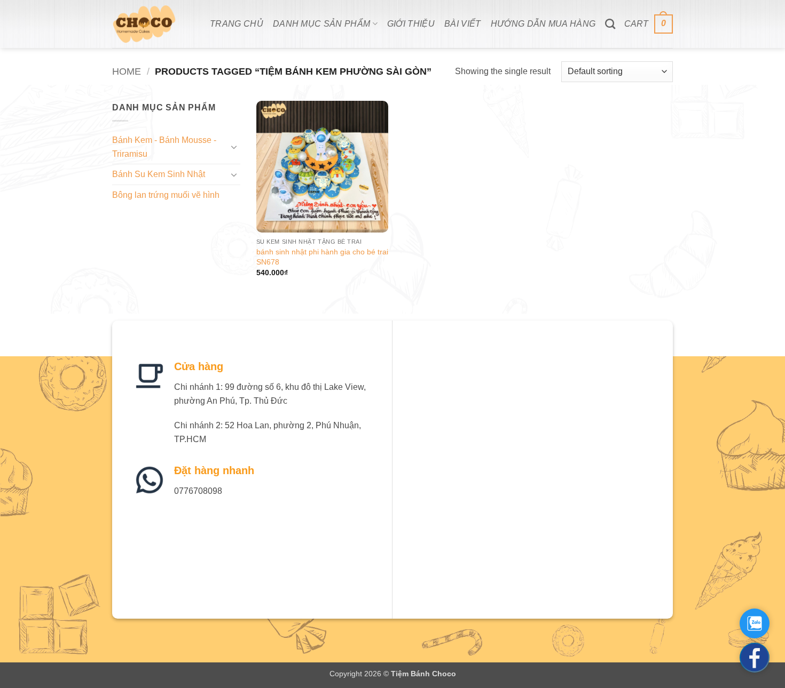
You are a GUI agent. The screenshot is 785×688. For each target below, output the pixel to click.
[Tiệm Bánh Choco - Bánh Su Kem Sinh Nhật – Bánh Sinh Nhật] (153, 24)
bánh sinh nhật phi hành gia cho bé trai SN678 (322, 256)
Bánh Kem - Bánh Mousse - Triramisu (164, 146)
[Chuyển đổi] (233, 146)
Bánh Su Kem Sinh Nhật (158, 174)
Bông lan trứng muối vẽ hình (165, 194)
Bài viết (462, 23)
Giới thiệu (411, 23)
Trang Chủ (236, 23)
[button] (648, 24)
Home (126, 71)
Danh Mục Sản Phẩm (321, 23)
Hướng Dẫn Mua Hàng (543, 23)
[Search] (610, 23)
